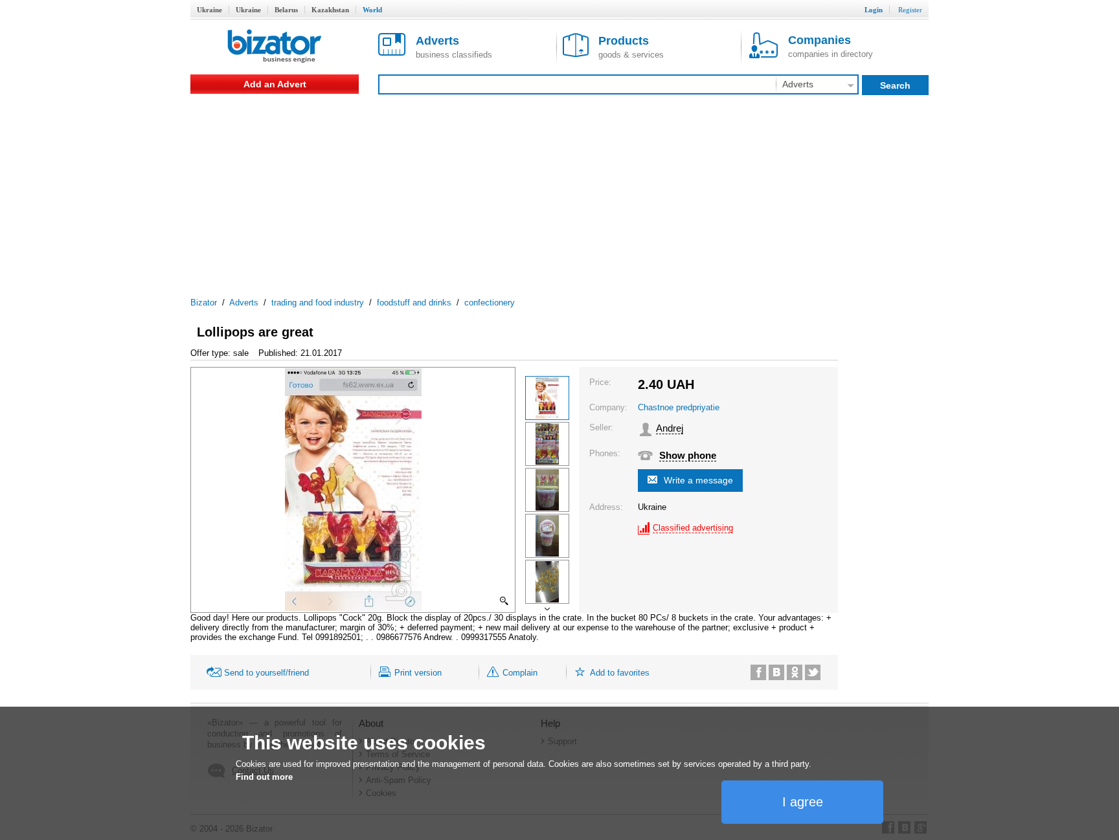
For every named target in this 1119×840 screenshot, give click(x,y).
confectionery (489, 302)
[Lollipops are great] (547, 398)
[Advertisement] (559, 191)
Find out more (264, 777)
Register (910, 10)
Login (874, 10)
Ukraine (209, 10)
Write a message (698, 480)
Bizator (203, 302)
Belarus (286, 10)
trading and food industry (317, 302)
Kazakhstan (330, 10)
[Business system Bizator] (274, 47)
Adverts (243, 302)
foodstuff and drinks (414, 302)
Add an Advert (274, 84)
